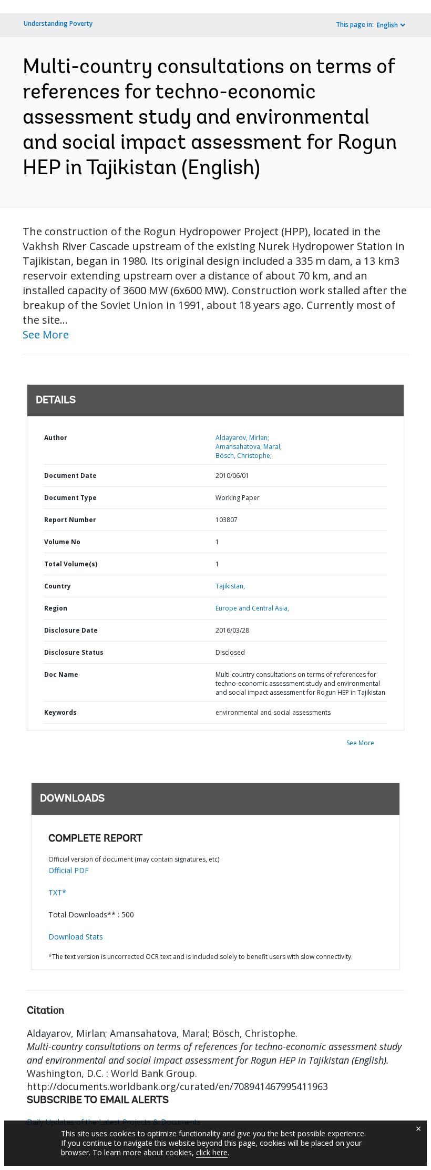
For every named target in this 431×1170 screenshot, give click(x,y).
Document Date (70, 475)
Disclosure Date (71, 630)
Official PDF (68, 870)
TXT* (57, 892)
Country (57, 586)
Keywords (60, 712)
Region (55, 608)
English (387, 25)
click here (212, 1152)
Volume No (62, 541)
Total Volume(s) (70, 563)
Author (55, 437)
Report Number (70, 519)
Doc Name (61, 674)
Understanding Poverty (58, 23)
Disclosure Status (74, 652)
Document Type (70, 497)
